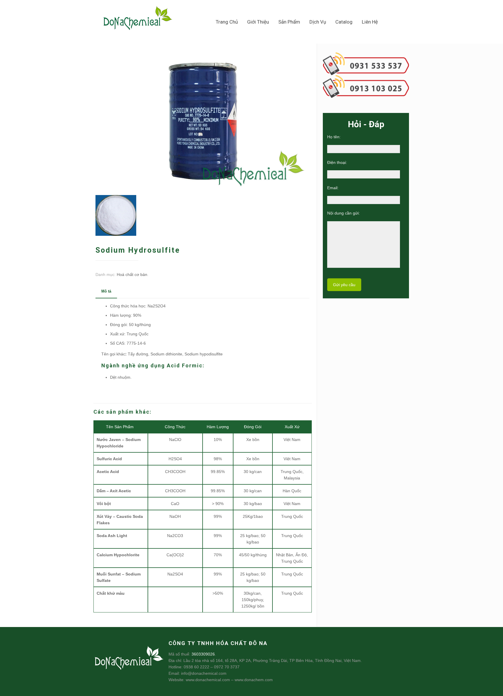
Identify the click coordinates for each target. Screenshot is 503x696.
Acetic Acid (108, 471)
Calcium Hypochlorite (118, 554)
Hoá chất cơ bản (132, 274)
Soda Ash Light (112, 535)
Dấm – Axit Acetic (114, 490)
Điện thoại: (337, 162)
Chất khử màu (111, 593)
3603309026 (203, 654)
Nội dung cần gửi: (343, 213)
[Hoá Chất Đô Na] (138, 19)
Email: (333, 187)
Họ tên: (334, 136)
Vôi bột (104, 503)
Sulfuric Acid (109, 458)
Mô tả (106, 291)
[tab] (106, 291)
